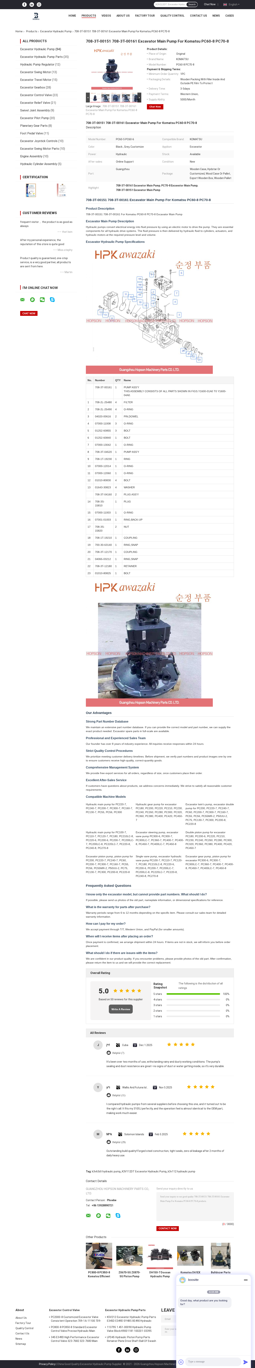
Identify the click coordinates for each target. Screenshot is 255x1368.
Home (72, 15)
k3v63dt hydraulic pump (106, 1171)
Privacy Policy (47, 1364)
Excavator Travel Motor (35, 80)
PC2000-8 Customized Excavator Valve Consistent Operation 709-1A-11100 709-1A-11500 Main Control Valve (76, 1319)
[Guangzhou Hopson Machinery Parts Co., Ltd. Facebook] (24, 4)
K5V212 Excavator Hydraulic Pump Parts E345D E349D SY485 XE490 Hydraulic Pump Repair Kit (131, 1319)
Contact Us (198, 15)
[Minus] (245, 1280)
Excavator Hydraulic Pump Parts (41, 57)
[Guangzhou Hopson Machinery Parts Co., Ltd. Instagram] (39, 4)
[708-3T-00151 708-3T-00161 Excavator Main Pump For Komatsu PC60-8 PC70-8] (112, 69)
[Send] (246, 1362)
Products (89, 15)
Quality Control (172, 15)
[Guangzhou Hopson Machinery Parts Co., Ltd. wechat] (44, 299)
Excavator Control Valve (36, 95)
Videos (106, 15)
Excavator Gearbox (32, 87)
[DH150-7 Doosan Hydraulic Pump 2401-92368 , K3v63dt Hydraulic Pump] (160, 1256)
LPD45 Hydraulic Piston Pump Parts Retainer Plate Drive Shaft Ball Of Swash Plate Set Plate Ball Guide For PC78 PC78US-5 (131, 1340)
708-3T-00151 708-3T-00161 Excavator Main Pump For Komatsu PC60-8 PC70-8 (111, 110)
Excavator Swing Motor (35, 72)
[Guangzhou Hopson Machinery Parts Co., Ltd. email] (24, 299)
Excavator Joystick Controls (38, 141)
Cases (229, 15)
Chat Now (210, 4)
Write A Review (120, 1009)
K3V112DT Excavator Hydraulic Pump (144, 1171)
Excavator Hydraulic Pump (56, 31)
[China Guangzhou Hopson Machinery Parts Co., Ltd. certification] (30, 190)
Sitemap (20, 1343)
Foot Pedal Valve (31, 133)
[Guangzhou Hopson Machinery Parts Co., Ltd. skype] (54, 299)
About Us (123, 15)
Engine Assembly (31, 156)
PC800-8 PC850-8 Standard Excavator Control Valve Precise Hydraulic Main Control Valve (74, 1329)
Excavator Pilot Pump (34, 118)
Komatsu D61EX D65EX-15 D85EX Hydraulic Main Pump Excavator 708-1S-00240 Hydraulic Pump (190, 1274)
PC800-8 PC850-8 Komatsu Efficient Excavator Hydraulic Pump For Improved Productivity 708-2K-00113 (99, 1274)
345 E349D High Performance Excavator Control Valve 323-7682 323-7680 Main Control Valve (75, 1340)
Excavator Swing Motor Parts (39, 148)
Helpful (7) (118, 1053)
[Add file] (181, 1362)
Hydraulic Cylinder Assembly (38, 164)
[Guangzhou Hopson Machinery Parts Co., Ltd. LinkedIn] (31, 4)
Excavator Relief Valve (35, 103)
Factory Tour (145, 15)
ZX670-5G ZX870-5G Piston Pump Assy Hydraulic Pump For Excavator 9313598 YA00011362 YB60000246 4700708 (129, 1274)
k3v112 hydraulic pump (181, 1171)
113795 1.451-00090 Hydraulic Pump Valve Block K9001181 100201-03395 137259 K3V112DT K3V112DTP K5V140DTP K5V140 (129, 1329)
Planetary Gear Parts (34, 125)
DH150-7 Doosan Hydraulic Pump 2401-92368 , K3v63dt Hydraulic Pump (159, 1274)
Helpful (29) (119, 1142)
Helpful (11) (118, 1095)
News (216, 15)
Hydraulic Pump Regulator (37, 64)
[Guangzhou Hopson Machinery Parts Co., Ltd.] (36, 16)
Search (192, 4)
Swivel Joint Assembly (35, 110)
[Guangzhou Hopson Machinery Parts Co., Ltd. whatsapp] (34, 299)
